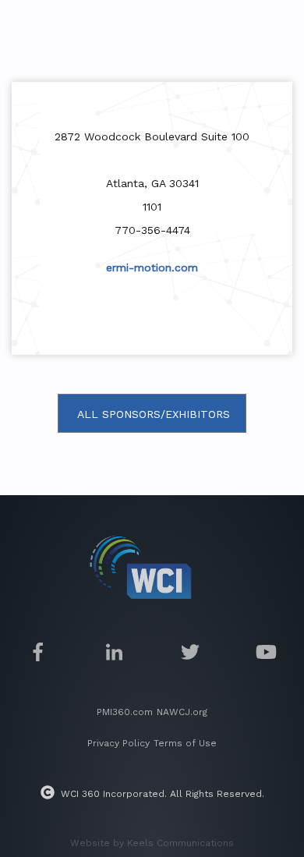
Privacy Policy (118, 743)
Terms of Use (185, 743)
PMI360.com (125, 711)
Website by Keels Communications (152, 843)
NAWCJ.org (182, 711)
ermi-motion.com (152, 267)
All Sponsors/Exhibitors (153, 414)
